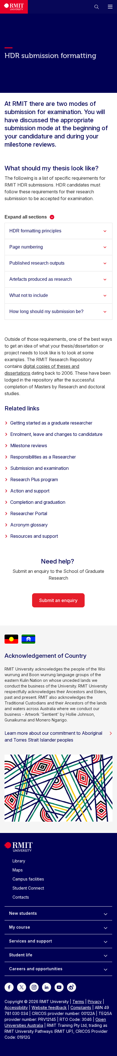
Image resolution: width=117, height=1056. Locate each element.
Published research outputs (36, 263)
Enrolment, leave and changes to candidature (56, 434)
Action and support (29, 491)
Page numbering (26, 247)
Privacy (95, 1001)
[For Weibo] (71, 986)
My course (19, 927)
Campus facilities (28, 879)
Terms (78, 1001)
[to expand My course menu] (105, 927)
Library (18, 860)
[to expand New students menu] (105, 913)
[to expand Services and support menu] (105, 941)
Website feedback (49, 1007)
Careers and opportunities (35, 968)
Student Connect (28, 888)
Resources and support (34, 536)
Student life (20, 954)
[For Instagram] (34, 986)
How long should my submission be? (46, 311)
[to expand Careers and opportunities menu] (105, 968)
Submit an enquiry (58, 600)
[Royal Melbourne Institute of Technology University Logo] (14, 7)
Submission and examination (39, 468)
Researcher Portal (28, 513)
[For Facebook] (9, 986)
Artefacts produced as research (40, 279)
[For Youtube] (59, 986)
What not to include (28, 295)
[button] (96, 7)
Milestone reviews (28, 445)
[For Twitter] (21, 986)
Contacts (20, 897)
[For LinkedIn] (46, 986)
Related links (22, 408)
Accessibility (16, 1007)
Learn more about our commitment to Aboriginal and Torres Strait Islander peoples (53, 736)
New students (23, 913)
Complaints (80, 1007)
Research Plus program (34, 479)
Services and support (30, 941)
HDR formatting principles (35, 230)
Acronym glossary (29, 525)
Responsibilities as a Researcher (43, 457)
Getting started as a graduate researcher (51, 423)
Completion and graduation (37, 502)
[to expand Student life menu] (105, 954)
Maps (17, 869)
